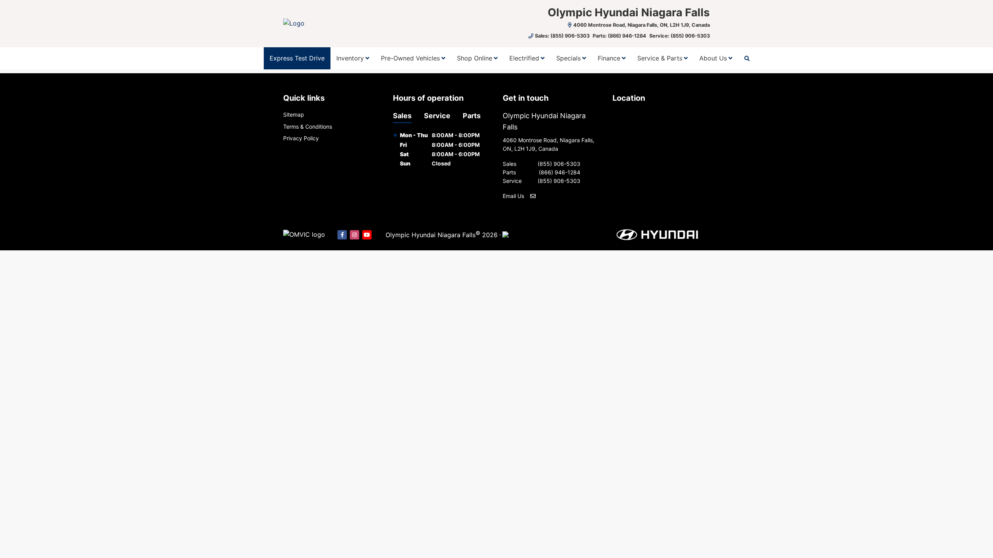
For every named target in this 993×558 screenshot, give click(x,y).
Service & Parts (659, 58)
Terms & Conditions (307, 126)
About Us (713, 58)
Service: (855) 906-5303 (679, 36)
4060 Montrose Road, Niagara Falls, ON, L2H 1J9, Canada (641, 25)
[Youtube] (367, 234)
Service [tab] (437, 116)
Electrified (524, 58)
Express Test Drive (297, 58)
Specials (568, 58)
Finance (609, 58)
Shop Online (474, 58)
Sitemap (293, 114)
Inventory (350, 58)
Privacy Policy (301, 138)
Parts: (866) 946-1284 (619, 36)
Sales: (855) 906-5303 (562, 36)
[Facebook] (342, 234)
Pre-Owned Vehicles (410, 58)
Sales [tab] (402, 116)
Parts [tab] (472, 116)
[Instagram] (354, 234)
